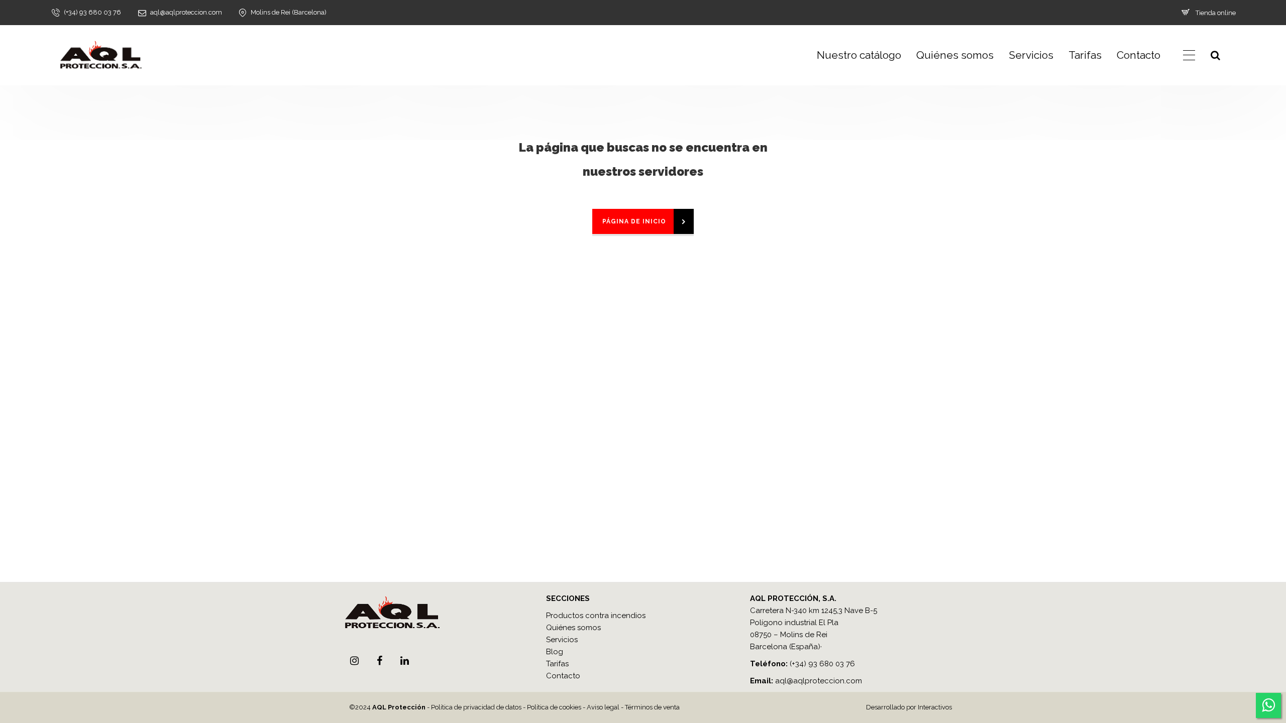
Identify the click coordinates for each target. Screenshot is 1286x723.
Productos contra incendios (596, 615)
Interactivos (935, 707)
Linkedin (404, 661)
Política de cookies (554, 707)
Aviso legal (603, 707)
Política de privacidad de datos (476, 707)
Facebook (379, 661)
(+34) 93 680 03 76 (822, 663)
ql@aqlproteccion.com (821, 680)
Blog (554, 651)
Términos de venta (652, 707)
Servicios (1031, 55)
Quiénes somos (955, 55)
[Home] (100, 55)
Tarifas (1085, 55)
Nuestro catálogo (859, 55)
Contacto (1138, 55)
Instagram (354, 661)
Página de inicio (634, 221)
